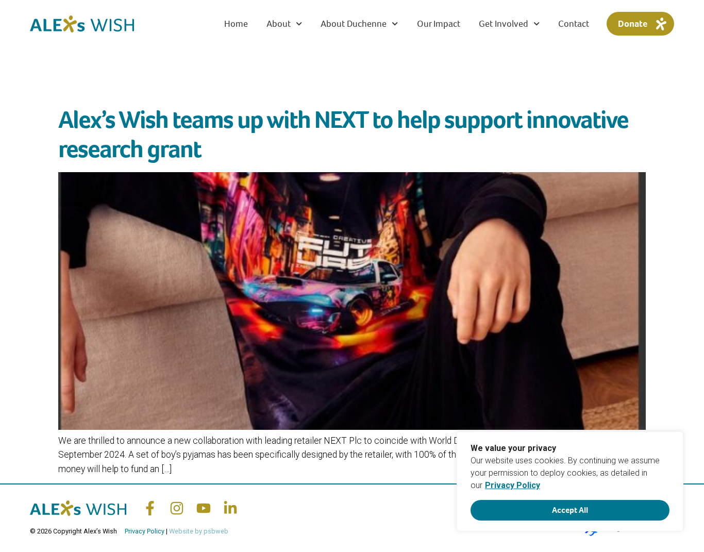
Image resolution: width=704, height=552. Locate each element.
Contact (573, 24)
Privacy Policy (512, 485)
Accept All (570, 510)
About (278, 24)
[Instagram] (176, 508)
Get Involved (503, 24)
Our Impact (438, 24)
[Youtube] (203, 508)
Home (236, 24)
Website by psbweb (198, 531)
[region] (570, 481)
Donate (632, 24)
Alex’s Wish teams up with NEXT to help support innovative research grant (343, 134)
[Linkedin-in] (230, 508)
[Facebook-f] (150, 508)
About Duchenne (354, 24)
